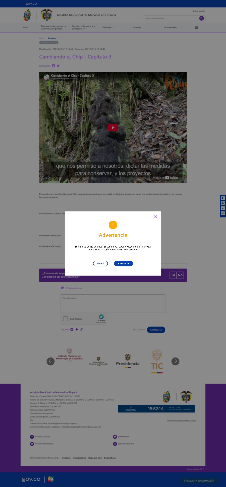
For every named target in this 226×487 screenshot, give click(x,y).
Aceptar (100, 263)
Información (123, 263)
